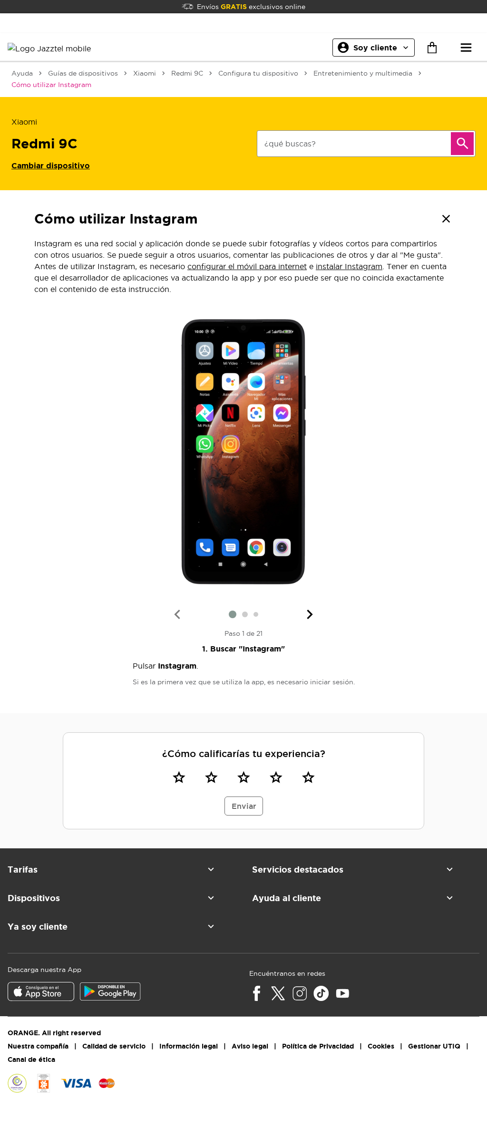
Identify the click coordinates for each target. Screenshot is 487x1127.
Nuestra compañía (38, 1046)
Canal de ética (31, 1059)
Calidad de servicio (114, 1046)
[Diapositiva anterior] (176, 614)
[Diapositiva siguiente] (310, 614)
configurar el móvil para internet (247, 266)
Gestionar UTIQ (434, 1046)
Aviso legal (250, 1046)
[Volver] (446, 218)
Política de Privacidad (318, 1046)
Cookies (381, 1046)
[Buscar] (462, 143)
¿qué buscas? (290, 143)
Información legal (188, 1046)
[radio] (179, 777)
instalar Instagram (349, 266)
